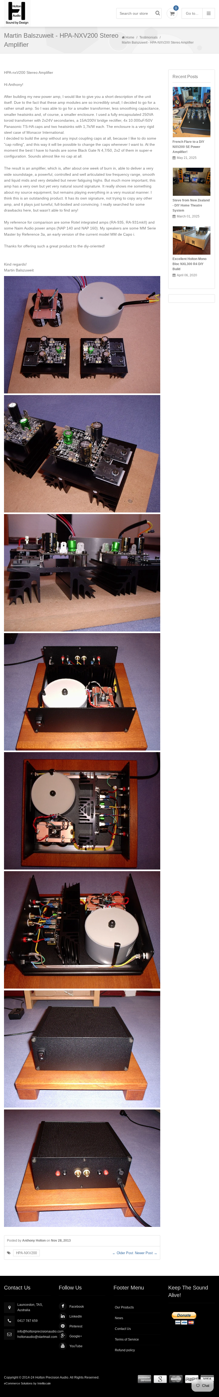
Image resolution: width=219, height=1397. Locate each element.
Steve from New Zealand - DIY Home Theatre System (191, 205)
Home (130, 37)
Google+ (75, 1336)
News (119, 1318)
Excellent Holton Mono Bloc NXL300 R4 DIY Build (189, 264)
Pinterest (75, 1326)
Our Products (124, 1307)
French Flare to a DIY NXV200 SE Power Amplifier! (188, 147)
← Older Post (122, 1253)
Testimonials (148, 37)
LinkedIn (75, 1316)
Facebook (76, 1306)
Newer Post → (146, 1253)
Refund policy (125, 1350)
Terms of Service (127, 1339)
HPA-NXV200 (26, 1253)
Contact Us (123, 1329)
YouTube (76, 1346)
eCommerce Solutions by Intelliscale (27, 1383)
